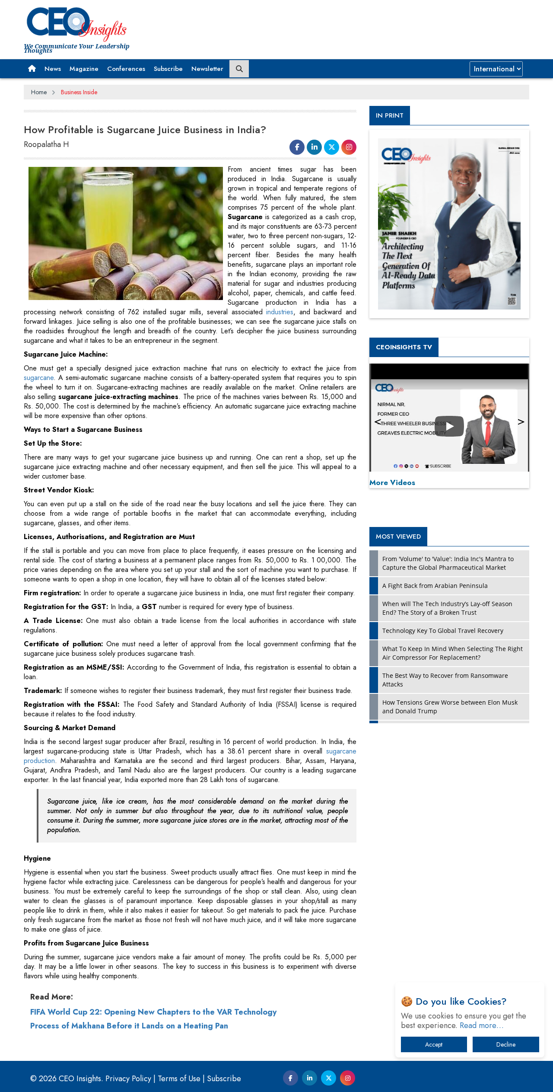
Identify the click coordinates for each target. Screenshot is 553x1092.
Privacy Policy (128, 1078)
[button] (32, 68)
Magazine (84, 68)
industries (279, 312)
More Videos (392, 482)
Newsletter (207, 68)
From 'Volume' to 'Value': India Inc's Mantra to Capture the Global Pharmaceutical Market (448, 563)
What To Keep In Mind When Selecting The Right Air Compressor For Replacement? (452, 653)
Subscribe (168, 68)
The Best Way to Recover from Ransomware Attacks (445, 679)
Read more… (482, 1025)
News (52, 68)
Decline (505, 1044)
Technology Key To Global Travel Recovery (442, 630)
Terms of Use (179, 1078)
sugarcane (39, 378)
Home (39, 92)
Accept (433, 1044)
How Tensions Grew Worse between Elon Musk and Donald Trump (450, 706)
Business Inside (79, 92)
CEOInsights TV (404, 347)
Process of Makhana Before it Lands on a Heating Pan (129, 1025)
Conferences (126, 68)
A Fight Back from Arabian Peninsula (435, 585)
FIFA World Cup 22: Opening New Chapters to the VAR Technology (153, 1012)
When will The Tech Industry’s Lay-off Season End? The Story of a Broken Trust (447, 608)
